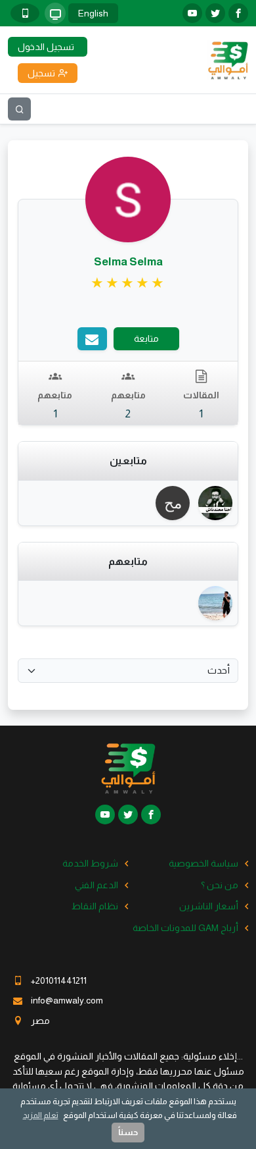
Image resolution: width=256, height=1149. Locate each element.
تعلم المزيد (40, 1115)
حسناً (128, 1132)
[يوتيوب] (192, 13)
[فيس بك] (238, 13)
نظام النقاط (95, 906)
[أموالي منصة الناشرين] (227, 59)
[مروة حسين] (171, 503)
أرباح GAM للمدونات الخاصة (185, 927)
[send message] (92, 338)
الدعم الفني (96, 885)
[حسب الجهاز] (55, 13)
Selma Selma (128, 261)
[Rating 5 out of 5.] (128, 283)
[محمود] (213, 503)
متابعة (146, 338)
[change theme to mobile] (25, 13)
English (93, 13)
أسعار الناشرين (208, 906)
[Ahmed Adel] (213, 603)
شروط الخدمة (90, 863)
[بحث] (19, 108)
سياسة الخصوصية (203, 863)
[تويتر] (215, 13)
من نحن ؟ (219, 885)
